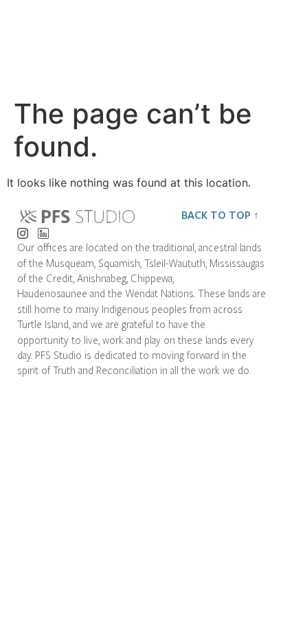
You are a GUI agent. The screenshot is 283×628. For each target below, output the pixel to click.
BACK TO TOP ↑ (220, 215)
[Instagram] (22, 229)
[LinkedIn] (43, 229)
